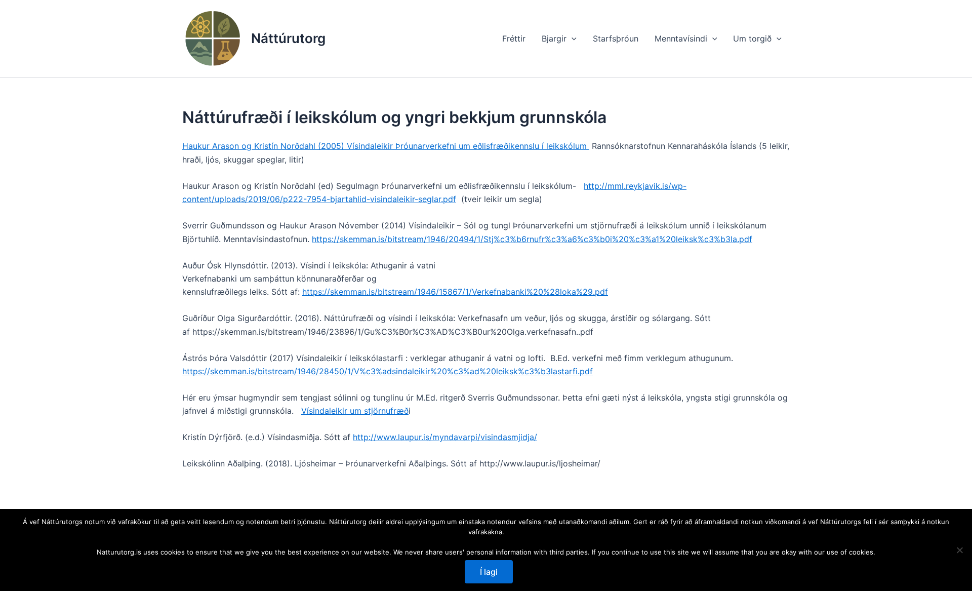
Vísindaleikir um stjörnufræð (355, 411)
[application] (571, 38)
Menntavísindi (681, 38)
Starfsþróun (615, 38)
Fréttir (513, 38)
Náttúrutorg (288, 38)
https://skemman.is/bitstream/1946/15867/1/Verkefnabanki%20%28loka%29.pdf (455, 292)
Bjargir (554, 38)
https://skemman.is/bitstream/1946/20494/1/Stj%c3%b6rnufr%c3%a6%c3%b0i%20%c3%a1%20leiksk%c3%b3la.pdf (532, 239)
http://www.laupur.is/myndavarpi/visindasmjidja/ (445, 437)
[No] (959, 550)
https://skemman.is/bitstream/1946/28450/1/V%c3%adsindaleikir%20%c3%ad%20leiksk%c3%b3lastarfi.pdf (387, 371)
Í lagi (489, 572)
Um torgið (752, 38)
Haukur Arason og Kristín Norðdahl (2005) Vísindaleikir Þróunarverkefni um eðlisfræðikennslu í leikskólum (385, 146)
